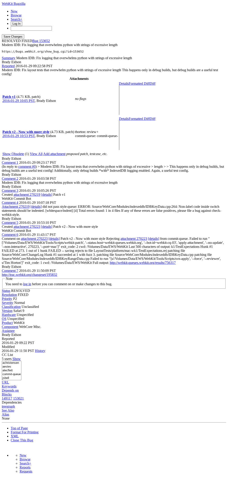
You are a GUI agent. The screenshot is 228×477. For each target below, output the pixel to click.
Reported (8, 66)
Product (7, 323)
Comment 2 (10, 178)
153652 (44, 41)
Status (6, 291)
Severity (7, 303)
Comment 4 (10, 202)
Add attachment (54, 154)
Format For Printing (25, 432)
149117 (7, 398)
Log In (16, 23)
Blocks (7, 394)
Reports (25, 467)
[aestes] (11, 367)
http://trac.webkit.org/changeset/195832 (29, 275)
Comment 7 (10, 271)
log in (27, 284)
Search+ (16, 19)
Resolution (9, 295)
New (14, 11)
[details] (46, 194)
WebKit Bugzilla (13, 4)
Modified (8, 347)
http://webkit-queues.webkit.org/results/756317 (143, 263)
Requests (26, 471)
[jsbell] (11, 378)
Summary (8, 58)
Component (10, 327)
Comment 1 (10, 162)
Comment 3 (10, 190)
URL (5, 382)
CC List (7, 355)
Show (16, 359)
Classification (11, 307)
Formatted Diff (139, 83)
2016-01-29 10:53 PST (18, 136)
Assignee (8, 331)
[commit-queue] (11, 374)
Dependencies (12, 402)
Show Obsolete (13, 154)
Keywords (9, 386)
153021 (18, 398)
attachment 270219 (27, 194)
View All (36, 154)
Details (124, 83)
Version (7, 311)
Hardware (9, 315)
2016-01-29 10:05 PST (18, 101)
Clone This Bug (22, 440)
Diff (152, 83)
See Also (8, 410)
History (40, 351)
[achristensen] (11, 363)
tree (4, 406)
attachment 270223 (27, 226)
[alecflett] (11, 370)
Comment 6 (10, 234)
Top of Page (19, 428)
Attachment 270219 (16, 206)
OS (4, 319)
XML (15, 436)
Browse (16, 15)
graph (11, 406)
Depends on (10, 390)
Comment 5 (10, 222)
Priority (7, 299)
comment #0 (27, 166)
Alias (5, 414)
